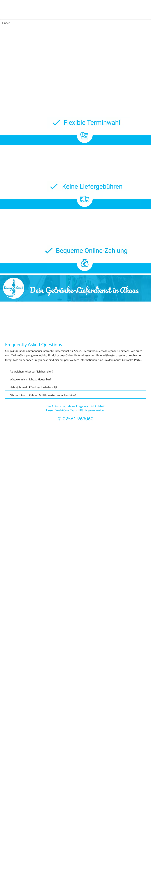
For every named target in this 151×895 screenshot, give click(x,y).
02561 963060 (78, 419)
